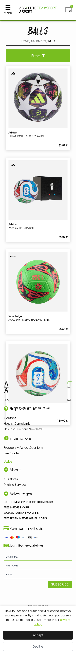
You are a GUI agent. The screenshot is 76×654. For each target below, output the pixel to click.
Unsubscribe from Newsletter (23, 429)
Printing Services (15, 484)
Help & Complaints (17, 423)
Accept (38, 635)
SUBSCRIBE (60, 584)
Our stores (11, 479)
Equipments (38, 41)
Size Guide (11, 453)
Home (25, 41)
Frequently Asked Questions (23, 447)
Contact (10, 418)
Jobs (8, 461)
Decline (38, 646)
